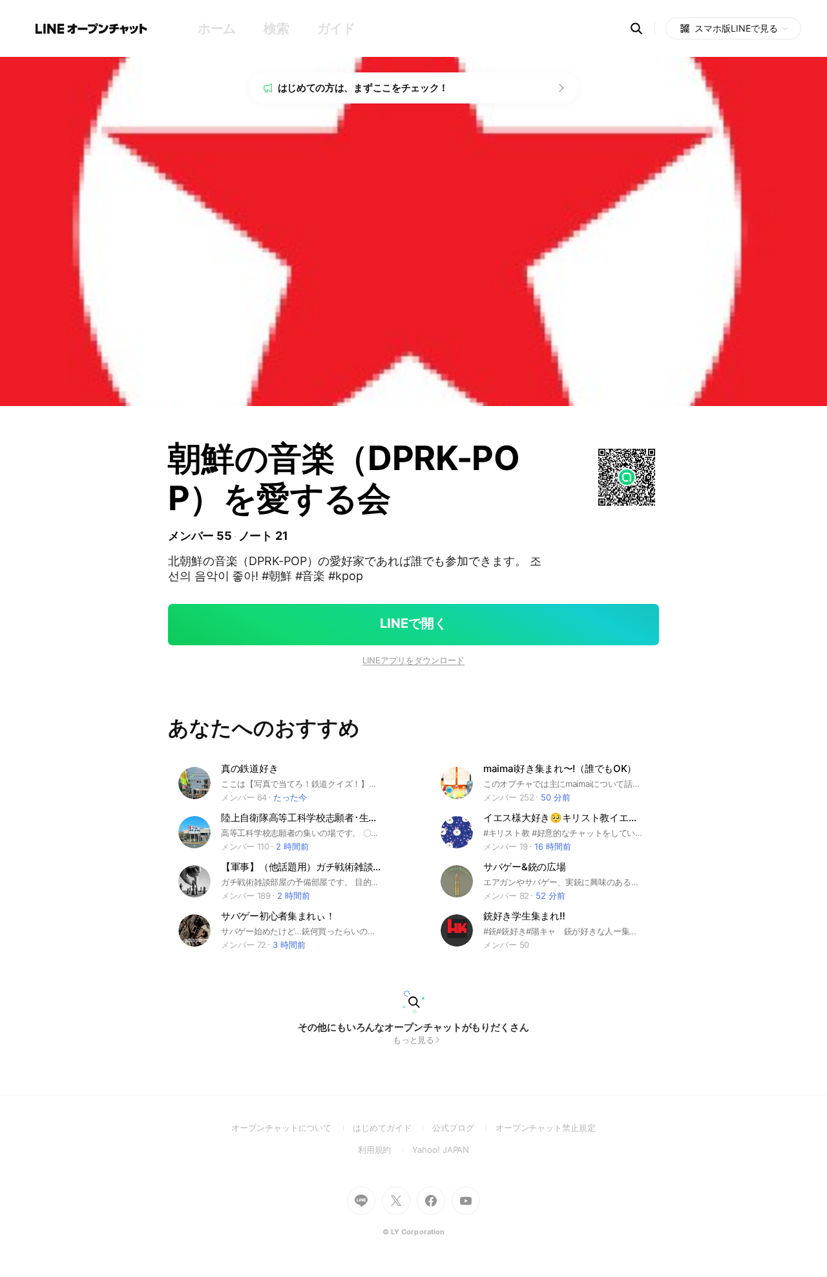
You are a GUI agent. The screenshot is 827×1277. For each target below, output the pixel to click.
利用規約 (385, 1149)
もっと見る (414, 1040)
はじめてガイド (392, 1127)
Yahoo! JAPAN (440, 1149)
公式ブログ (463, 1127)
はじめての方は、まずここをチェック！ (363, 87)
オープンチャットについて (292, 1127)
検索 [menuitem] (276, 28)
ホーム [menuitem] (217, 28)
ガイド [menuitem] (336, 28)
